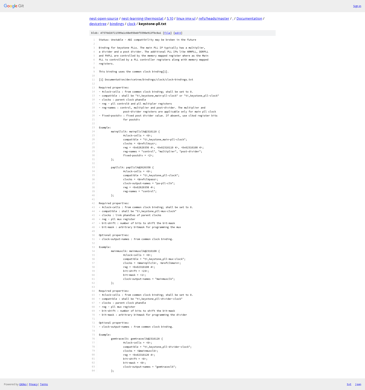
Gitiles (23, 384)
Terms (44, 384)
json (358, 384)
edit (178, 33)
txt (349, 384)
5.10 (170, 18)
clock (131, 23)
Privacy (33, 384)
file (167, 33)
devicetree (97, 23)
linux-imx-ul (185, 18)
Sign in (357, 6)
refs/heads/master (214, 18)
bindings (117, 23)
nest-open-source (103, 18)
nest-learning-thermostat (142, 18)
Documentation (249, 18)
